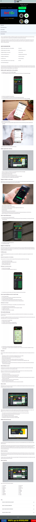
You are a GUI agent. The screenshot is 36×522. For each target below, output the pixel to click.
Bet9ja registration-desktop (5, 50)
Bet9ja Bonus (3, 29)
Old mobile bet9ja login (4, 62)
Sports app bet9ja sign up (5, 54)
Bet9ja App (2, 25)
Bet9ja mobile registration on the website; (7, 48)
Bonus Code (21, 52)
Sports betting (21, 58)
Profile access (3, 58)
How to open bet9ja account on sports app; (7, 60)
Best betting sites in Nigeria (4, 7)
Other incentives (21, 56)
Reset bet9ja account (22, 50)
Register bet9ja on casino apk (5, 52)
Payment (20, 48)
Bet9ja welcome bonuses (23, 54)
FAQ (20, 60)
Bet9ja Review (3, 34)
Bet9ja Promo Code (3, 27)
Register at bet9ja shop (4, 56)
